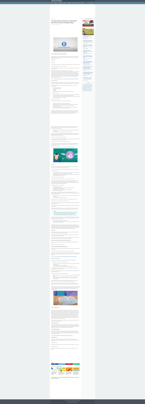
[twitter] (61, 364)
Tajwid (83, 90)
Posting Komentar (58, 24)
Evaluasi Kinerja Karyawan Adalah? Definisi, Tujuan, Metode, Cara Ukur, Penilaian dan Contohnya (65, 212)
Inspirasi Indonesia (56, 1)
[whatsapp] (76, 364)
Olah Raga (89, 87)
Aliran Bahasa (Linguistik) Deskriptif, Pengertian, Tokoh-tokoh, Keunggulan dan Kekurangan (88, 67)
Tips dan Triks (90, 90)
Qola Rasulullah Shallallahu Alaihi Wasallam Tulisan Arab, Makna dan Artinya (88, 56)
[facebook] (54, 364)
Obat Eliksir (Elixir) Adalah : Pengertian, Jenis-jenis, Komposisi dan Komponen (87, 51)
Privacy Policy (72, 400)
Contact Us (69, 400)
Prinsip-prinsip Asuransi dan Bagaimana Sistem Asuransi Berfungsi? (63, 335)
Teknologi (86, 90)
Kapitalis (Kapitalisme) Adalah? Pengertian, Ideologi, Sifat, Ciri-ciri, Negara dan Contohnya (65, 214)
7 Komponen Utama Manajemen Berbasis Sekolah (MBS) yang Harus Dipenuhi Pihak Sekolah (88, 62)
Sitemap (79, 400)
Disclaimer (76, 400)
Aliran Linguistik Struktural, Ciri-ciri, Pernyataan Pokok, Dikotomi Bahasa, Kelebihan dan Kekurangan (88, 73)
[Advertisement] (72, 10)
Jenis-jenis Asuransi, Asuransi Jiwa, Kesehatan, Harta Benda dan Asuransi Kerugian (65, 256)
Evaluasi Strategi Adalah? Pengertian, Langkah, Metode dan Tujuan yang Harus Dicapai (64, 213)
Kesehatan (86, 87)
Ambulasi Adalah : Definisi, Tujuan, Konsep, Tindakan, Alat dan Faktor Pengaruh (88, 46)
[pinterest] (69, 364)
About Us (66, 400)
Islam (83, 87)
